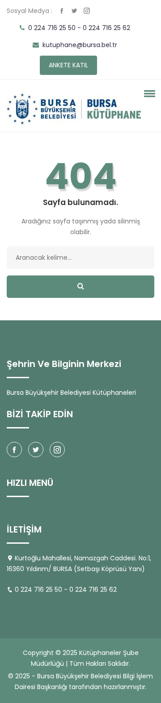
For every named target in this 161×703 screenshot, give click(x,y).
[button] (148, 93)
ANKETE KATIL (68, 65)
